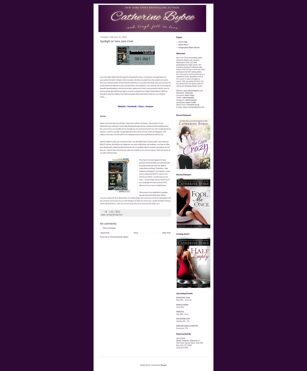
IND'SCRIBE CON (183, 319)
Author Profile (191, 102)
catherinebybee (188, 98)
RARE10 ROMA (182, 305)
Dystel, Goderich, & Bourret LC (188, 341)
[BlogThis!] (112, 211)
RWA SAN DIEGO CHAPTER (187, 326)
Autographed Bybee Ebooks (189, 47)
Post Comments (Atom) (119, 237)
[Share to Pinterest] (119, 211)
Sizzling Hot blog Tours (114, 215)
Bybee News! (183, 45)
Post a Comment (109, 228)
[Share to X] (114, 211)
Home (136, 233)
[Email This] (110, 211)
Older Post (166, 233)
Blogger (164, 365)
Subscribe (189, 93)
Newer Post (105, 233)
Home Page (182, 42)
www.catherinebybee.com (193, 91)
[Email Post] (105, 211)
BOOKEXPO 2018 (183, 298)
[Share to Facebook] (117, 211)
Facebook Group (192, 105)
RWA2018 (180, 312)
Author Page (189, 95)
